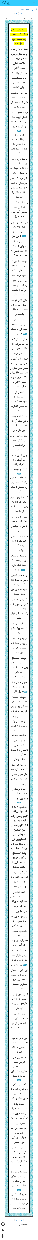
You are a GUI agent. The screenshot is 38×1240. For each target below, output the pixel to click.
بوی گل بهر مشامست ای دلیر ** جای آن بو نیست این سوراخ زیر (19, 1023)
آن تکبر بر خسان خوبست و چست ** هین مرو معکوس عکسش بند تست (19, 980)
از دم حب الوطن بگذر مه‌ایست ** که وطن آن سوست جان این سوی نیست (19, 585)
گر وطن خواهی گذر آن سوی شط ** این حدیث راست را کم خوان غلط (19, 609)
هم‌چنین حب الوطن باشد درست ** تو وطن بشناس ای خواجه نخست (19, 1067)
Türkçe (28, 9)
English (22, 9)
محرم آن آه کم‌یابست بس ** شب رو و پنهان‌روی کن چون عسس (19, 1133)
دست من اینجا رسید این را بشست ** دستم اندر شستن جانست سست (19, 726)
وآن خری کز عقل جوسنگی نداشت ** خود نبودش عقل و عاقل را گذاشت (19, 188)
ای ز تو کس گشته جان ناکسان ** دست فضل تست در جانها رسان (19, 750)
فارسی (34, 9)
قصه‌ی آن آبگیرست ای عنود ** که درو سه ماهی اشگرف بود (19, 402)
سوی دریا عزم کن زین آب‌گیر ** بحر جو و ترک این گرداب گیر (19, 1157)
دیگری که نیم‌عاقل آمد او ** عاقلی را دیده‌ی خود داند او (19, 144)
